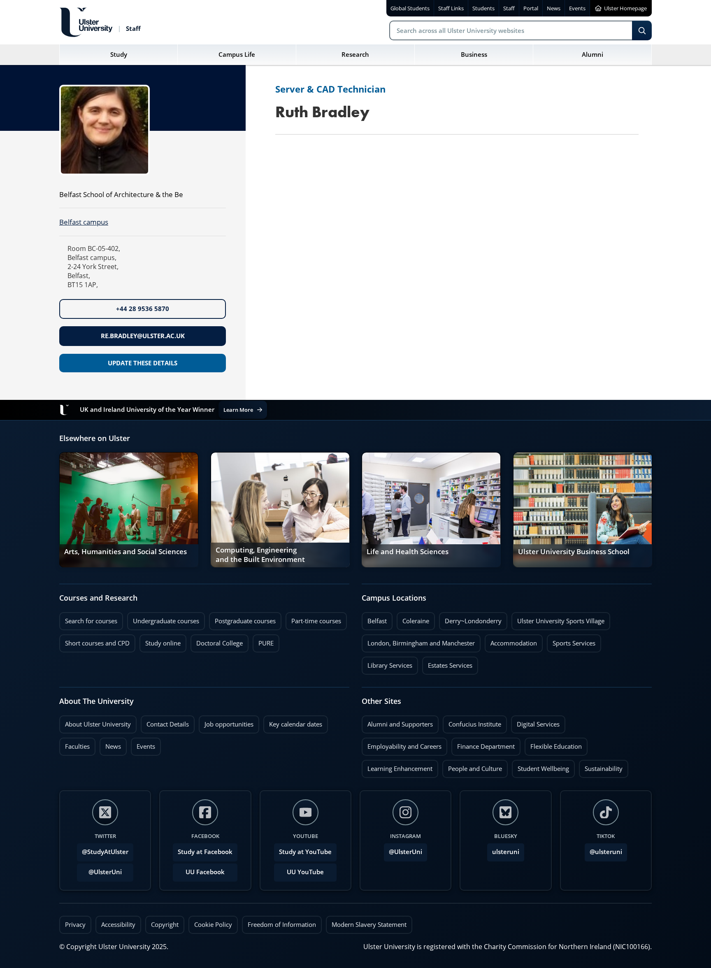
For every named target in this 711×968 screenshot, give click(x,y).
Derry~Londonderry (470, 618)
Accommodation (511, 641)
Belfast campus (83, 222)
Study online (160, 641)
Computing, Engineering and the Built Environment (260, 555)
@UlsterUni (99, 870)
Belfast (374, 618)
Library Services (387, 663)
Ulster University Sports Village (560, 621)
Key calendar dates (295, 724)
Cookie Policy (213, 924)
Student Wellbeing (540, 766)
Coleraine (413, 618)
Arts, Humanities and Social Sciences (125, 551)
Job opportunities (228, 724)
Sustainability (601, 766)
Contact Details (167, 724)
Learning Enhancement (397, 766)
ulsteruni (505, 852)
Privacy (75, 924)
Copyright (165, 924)
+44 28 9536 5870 (142, 308)
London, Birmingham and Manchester (421, 643)
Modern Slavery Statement (369, 924)
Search (642, 30)
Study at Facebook (205, 852)
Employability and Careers (401, 744)
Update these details (142, 363)
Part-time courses (313, 618)
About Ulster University (98, 724)
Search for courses (91, 621)
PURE (266, 643)
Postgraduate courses (242, 618)
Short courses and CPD (94, 641)
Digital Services (535, 722)
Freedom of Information (282, 924)
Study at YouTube (305, 852)
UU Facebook (205, 872)
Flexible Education (553, 744)
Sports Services (571, 641)
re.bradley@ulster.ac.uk (143, 336)
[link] (128, 509)
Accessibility (118, 924)
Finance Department (483, 744)
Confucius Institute (472, 722)
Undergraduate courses (163, 618)
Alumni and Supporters (397, 722)
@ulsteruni (603, 849)
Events (143, 744)
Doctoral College (217, 641)
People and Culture (472, 766)
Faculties (77, 746)
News (110, 744)
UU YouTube (305, 872)
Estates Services (447, 663)
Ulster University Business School (574, 551)
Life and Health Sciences (407, 551)
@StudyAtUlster (105, 852)
